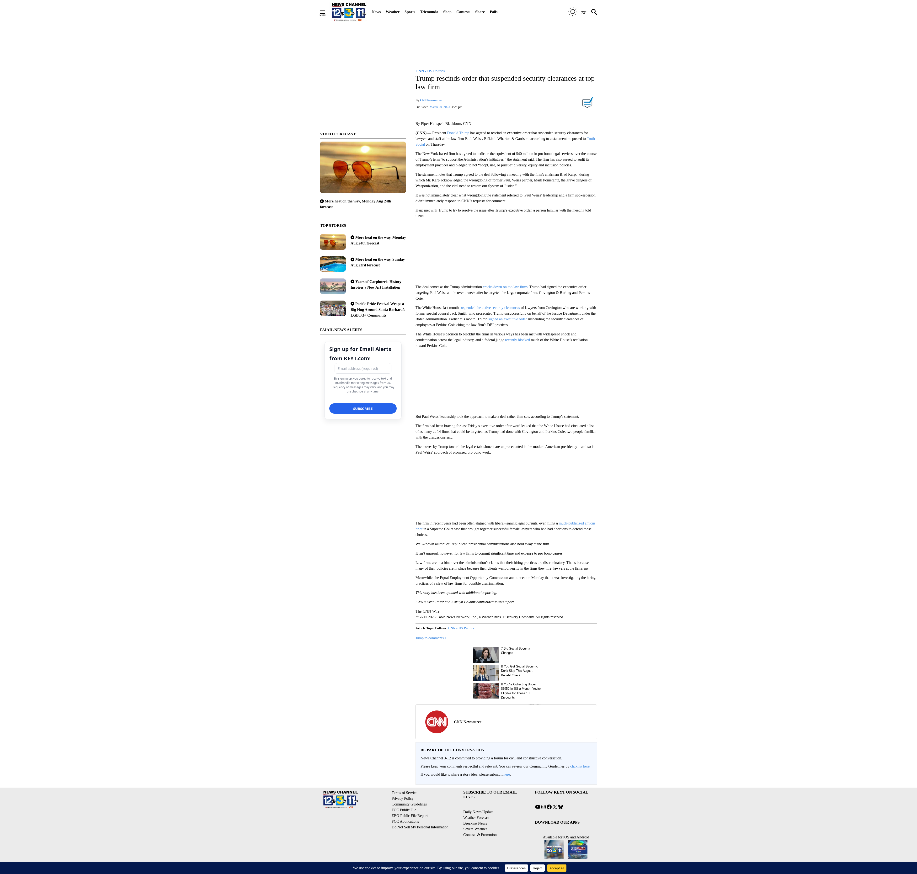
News (376, 12)
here (506, 774)
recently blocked (517, 340)
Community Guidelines (409, 804)
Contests (463, 12)
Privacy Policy (403, 798)
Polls (493, 12)
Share (480, 12)
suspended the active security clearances (490, 308)
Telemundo (429, 12)
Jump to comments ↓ (431, 638)
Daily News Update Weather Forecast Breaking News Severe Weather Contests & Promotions (480, 823)
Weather (393, 12)
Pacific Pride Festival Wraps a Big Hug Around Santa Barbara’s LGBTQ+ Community (378, 309)
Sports (410, 12)
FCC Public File (404, 810)
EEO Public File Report (410, 816)
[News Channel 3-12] (349, 11)
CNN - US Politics (461, 628)
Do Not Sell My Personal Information (420, 827)
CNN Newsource (431, 100)
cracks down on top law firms (505, 287)
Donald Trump (458, 133)
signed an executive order (508, 319)
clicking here (580, 766)
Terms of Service (404, 793)
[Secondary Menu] (326, 12)
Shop (447, 12)
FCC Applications (405, 821)
